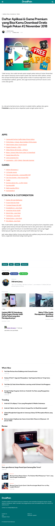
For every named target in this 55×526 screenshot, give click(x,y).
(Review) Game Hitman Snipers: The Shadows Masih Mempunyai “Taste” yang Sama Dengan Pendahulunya (31, 476)
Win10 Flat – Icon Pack (13, 213)
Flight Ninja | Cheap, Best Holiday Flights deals (21, 142)
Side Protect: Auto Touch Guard (16, 144)
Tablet (18, 14)
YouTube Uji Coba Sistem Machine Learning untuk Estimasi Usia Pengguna (27, 384)
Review (3, 465)
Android (5, 264)
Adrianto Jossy (10, 31)
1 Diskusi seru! (15, 32)
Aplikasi (5, 14)
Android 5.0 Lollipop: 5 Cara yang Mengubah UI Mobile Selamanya (24, 403)
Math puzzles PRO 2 (12, 188)
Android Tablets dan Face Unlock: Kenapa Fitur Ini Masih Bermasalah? (25, 408)
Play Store (24, 264)
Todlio (8, 180)
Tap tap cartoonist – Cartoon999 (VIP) (18, 175)
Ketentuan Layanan (32, 515)
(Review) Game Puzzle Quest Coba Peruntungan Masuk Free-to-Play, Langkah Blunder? (29, 486)
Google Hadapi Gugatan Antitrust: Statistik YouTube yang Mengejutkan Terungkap (26, 391)
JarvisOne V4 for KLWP (13, 210)
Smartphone (13, 14)
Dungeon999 (10, 185)
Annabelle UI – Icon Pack (14, 208)
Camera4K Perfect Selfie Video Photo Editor (20, 139)
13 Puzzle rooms (11, 172)
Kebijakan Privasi (6, 516)
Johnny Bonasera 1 (12, 170)
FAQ (3, 515)
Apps (11, 264)
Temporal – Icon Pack (13, 216)
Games (17, 264)
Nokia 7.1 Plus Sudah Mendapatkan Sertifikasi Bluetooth (44, 314)
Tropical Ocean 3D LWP (13, 205)
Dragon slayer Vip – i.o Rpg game (16, 183)
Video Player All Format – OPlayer (17, 150)
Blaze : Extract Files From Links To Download (20, 152)
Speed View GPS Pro (12, 155)
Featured (12, 473)
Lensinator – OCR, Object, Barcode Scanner (20, 160)
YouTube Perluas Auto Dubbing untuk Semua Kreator (20, 371)
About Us (30, 513)
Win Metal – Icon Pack (13, 221)
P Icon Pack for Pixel (12, 203)
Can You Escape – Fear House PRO (17, 177)
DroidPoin (27, 1)
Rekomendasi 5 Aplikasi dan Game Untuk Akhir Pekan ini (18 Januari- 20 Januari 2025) (26, 419)
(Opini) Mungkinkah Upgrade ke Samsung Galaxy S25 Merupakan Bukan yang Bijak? (28, 413)
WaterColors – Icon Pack (14, 218)
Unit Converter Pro (12, 158)
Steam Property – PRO (13, 147)
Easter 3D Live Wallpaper (14, 200)
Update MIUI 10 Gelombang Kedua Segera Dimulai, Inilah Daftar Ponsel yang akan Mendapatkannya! (12, 315)
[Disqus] (27, 343)
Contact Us (4, 513)
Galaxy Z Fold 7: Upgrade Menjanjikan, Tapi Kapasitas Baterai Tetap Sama (27, 378)
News (8, 14)
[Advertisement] (27, 7)
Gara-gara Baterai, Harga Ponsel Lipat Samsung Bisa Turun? (21, 467)
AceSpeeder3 (10, 191)
